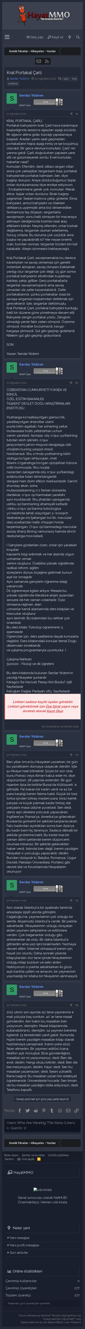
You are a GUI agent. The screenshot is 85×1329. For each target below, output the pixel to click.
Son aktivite (19, 1253)
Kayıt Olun (55, 711)
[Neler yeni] (69, 37)
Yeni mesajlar (20, 1238)
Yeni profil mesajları (24, 1245)
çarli (66, 78)
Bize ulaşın (11, 1155)
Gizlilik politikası (58, 1155)
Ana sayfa (28, 1159)
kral (74, 78)
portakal (13, 83)
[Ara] (78, 37)
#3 (76, 754)
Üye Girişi (53, 706)
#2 (76, 382)
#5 (76, 1005)
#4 (76, 900)
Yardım (9, 1159)
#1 (77, 113)
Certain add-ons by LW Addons (51, 1322)
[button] (7, 37)
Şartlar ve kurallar (33, 1155)
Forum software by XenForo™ (50, 1315)
